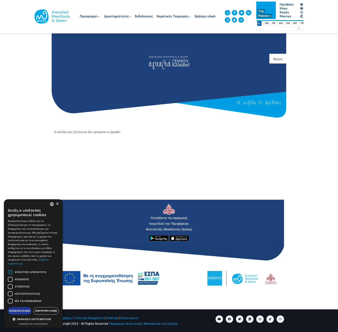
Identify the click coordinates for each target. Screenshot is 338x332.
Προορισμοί (88, 16)
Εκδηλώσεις (144, 16)
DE (288, 23)
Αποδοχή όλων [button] (19, 310)
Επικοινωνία (129, 318)
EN (267, 23)
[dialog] (33, 263)
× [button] (57, 203)
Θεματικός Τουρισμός (172, 16)
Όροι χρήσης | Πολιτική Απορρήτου (79, 318)
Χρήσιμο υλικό (205, 16)
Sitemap (112, 318)
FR (273, 23)
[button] (33, 319)
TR (302, 23)
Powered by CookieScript (33, 323)
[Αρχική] (52, 16)
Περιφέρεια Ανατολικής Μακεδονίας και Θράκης (143, 324)
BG (281, 23)
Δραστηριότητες (116, 16)
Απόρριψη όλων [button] (46, 310)
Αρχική (277, 59)
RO (295, 23)
